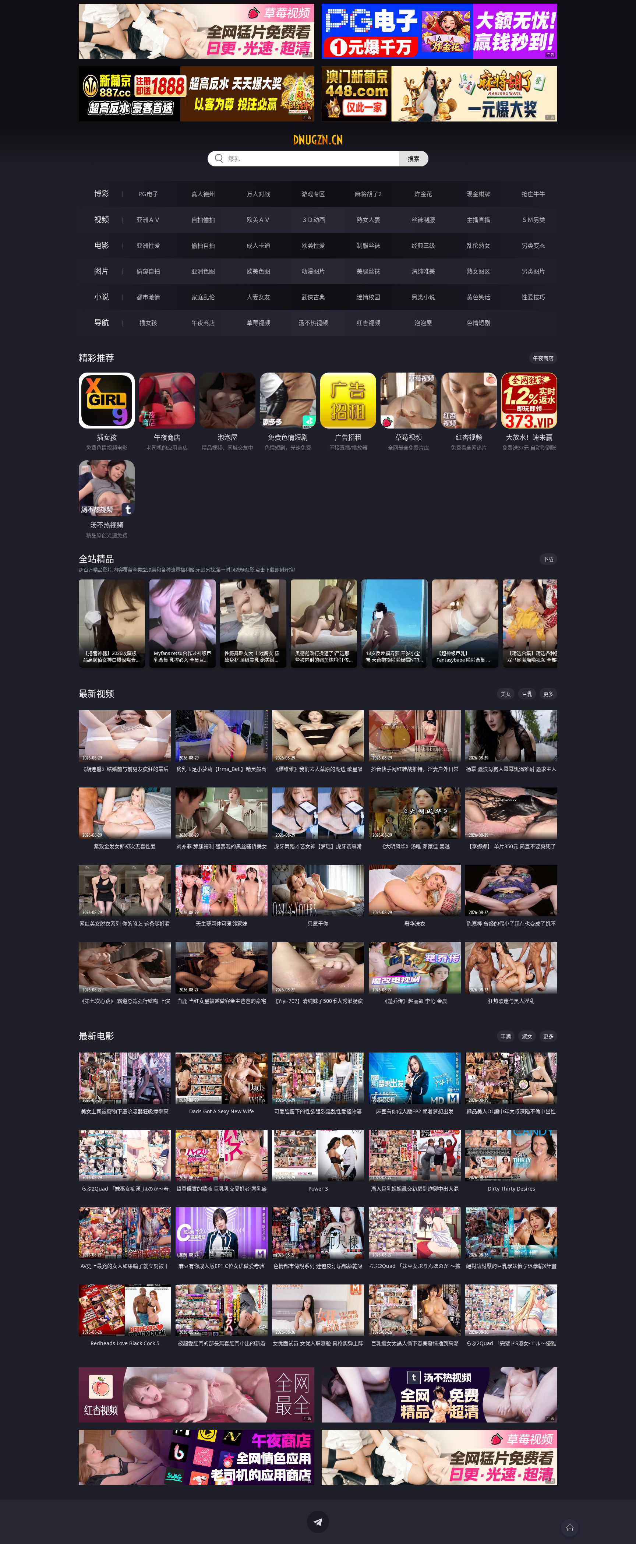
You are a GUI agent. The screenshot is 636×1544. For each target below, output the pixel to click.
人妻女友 (258, 297)
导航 (101, 323)
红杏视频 (368, 323)
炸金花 (423, 194)
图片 (101, 271)
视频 (101, 220)
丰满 (506, 1036)
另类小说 (423, 297)
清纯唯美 (423, 271)
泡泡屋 (423, 323)
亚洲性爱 (148, 246)
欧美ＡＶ (258, 220)
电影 (101, 245)
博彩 (101, 194)
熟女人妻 (368, 220)
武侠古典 (313, 297)
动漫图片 (313, 271)
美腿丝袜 (368, 271)
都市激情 (148, 297)
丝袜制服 (423, 220)
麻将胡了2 (368, 194)
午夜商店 (203, 323)
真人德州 (203, 194)
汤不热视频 (313, 323)
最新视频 (96, 693)
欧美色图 (258, 271)
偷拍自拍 (203, 246)
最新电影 (96, 1036)
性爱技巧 (533, 297)
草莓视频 (258, 323)
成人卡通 (258, 246)
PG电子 (148, 194)
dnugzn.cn (318, 140)
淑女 (527, 1036)
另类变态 (533, 246)
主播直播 (478, 220)
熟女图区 (478, 271)
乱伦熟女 (478, 246)
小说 (101, 297)
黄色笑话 (478, 297)
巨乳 (527, 693)
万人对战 (258, 194)
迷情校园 (368, 297)
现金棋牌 (478, 194)
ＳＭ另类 (533, 220)
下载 (548, 559)
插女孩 (148, 323)
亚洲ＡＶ (148, 220)
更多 (548, 693)
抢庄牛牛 (533, 194)
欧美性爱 (313, 246)
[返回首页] (570, 1528)
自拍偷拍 (203, 220)
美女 (506, 693)
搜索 (414, 159)
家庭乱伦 (203, 297)
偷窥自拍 (148, 271)
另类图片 (533, 271)
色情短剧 (478, 323)
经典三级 (423, 246)
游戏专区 (313, 194)
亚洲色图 (203, 271)
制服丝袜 (368, 246)
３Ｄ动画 (313, 220)
